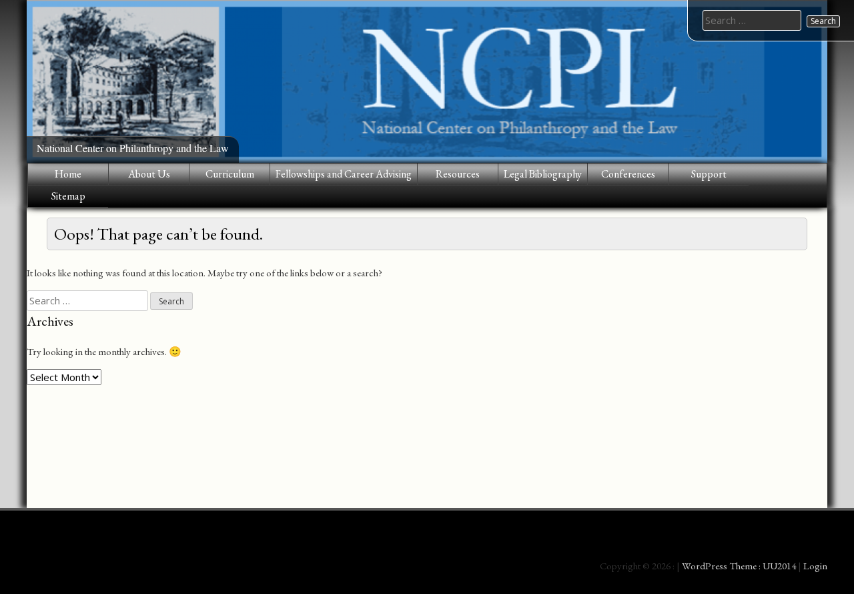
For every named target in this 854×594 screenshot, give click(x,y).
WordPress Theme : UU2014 (739, 565)
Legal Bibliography (543, 174)
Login (815, 565)
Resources (458, 174)
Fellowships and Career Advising (344, 174)
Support (709, 174)
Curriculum (229, 174)
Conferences (628, 174)
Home (68, 174)
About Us (149, 174)
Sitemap (68, 196)
